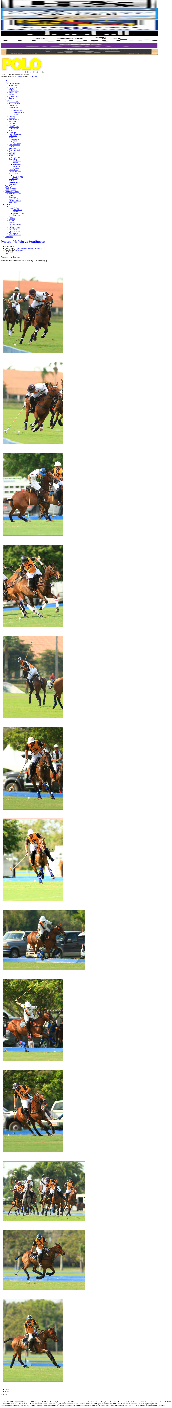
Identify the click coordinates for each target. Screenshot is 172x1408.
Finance (12, 206)
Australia (12, 154)
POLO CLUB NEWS (13, 88)
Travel (11, 217)
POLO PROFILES (15, 103)
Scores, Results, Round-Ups (14, 84)
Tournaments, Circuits (13, 97)
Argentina (12, 148)
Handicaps (12, 132)
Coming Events (10, 190)
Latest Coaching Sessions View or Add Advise (15, 200)
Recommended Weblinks (14, 151)
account (34, 76)
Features (8, 100)
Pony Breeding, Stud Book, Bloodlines (14, 121)
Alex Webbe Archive (17, 162)
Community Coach (12, 192)
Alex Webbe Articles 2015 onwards (17, 166)
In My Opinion (14, 91)
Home (7, 80)
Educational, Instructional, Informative (13, 107)
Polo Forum (9, 186)
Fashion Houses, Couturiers (19, 214)
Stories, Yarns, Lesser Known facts (14, 128)
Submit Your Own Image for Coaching (15, 195)
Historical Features (12, 117)
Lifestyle (8, 204)
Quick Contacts (14, 139)
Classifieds (9, 237)
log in (20, 76)
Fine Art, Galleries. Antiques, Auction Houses (15, 223)
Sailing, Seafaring (15, 228)
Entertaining (13, 229)
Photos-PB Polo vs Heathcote (23, 241)
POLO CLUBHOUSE (18, 176)
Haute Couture (14, 208)
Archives (12, 125)
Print (6, 254)
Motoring (12, 219)
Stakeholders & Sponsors (14, 183)
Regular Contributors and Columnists (15, 157)
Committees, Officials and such (15, 170)
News (7, 82)
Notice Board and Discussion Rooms (15, 135)
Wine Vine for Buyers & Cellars (15, 234)
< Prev (7, 1389)
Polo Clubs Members (13, 93)
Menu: (3, 74)
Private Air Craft (14, 231)
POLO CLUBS (14, 102)
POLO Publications (17, 142)
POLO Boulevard (11, 188)
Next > (7, 1391)
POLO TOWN (13, 173)
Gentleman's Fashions (17, 210)
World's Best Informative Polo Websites (18, 112)
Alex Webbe (18, 250)
